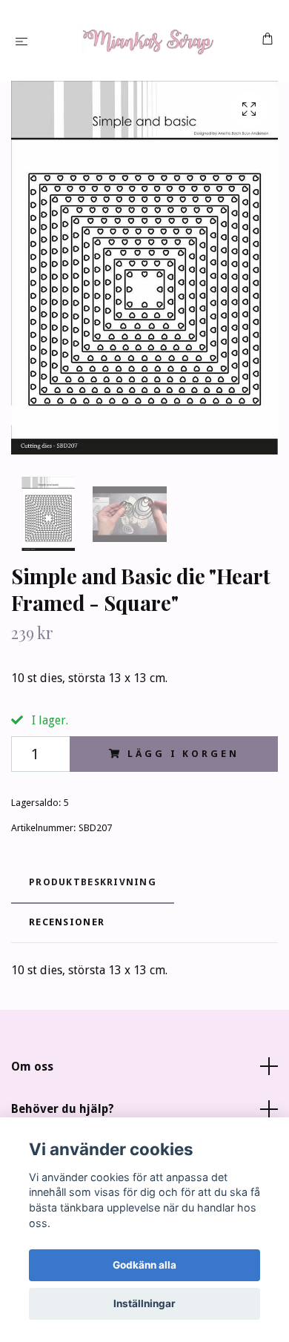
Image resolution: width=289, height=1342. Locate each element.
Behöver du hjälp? (62, 1109)
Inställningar (144, 1303)
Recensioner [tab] (66, 922)
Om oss (32, 1067)
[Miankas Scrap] (147, 40)
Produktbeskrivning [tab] (92, 881)
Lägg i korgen (183, 753)
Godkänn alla (144, 1265)
